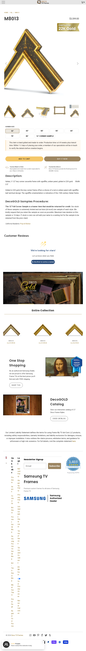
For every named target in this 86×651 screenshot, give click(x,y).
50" (42, 131)
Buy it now (62, 159)
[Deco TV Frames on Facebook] (42, 635)
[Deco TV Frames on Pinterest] (38, 635)
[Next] (77, 63)
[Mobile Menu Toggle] (11, 2)
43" (27, 131)
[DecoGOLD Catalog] (22, 405)
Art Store (12, 510)
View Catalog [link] (58, 419)
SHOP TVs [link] (14, 385)
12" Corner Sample (45, 136)
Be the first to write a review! (43, 262)
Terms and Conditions (19, 555)
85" (27, 136)
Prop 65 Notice (25, 224)
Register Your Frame (12, 618)
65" (71, 131)
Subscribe (54, 466)
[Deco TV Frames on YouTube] (34, 635)
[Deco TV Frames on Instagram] (30, 635)
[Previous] (6, 63)
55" (57, 131)
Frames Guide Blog (12, 524)
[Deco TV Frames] (43, 2)
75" (12, 136)
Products (12, 479)
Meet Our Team (12, 590)
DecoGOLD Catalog (59, 401)
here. (74, 441)
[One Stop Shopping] (63, 367)
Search (12, 489)
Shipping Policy (19, 486)
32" (12, 131)
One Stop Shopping (17, 363)
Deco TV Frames (17, 635)
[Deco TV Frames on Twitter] (46, 635)
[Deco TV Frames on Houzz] (50, 635)
